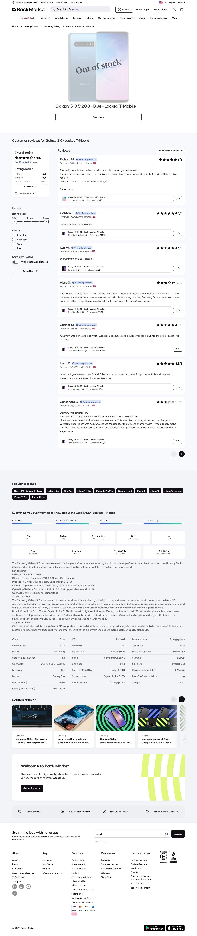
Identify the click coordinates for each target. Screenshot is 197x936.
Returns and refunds (52, 872)
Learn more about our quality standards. (126, 629)
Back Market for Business (83, 898)
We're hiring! (18, 877)
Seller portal (77, 893)
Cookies (134, 872)
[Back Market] (28, 9)
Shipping (46, 868)
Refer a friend (77, 860)
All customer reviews (111, 868)
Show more (66, 189)
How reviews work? (26, 193)
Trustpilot (17, 881)
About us (16, 860)
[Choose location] (163, 2)
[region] (98, 727)
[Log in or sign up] (174, 9)
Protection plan (78, 868)
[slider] (15, 222)
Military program (79, 885)
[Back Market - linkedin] (14, 893)
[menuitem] (61, 17)
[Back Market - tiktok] (21, 886)
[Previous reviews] (174, 454)
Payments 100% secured (83, 902)
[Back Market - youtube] (28, 886)
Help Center (48, 864)
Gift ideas (105, 872)
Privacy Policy (137, 883)
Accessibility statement (23, 872)
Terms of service (139, 860)
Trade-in (75, 872)
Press (15, 864)
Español (181, 2)
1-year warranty (78, 864)
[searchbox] (82, 9)
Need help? (142, 9)
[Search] (53, 9)
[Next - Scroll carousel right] (182, 699)
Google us (58, 777)
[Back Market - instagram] (14, 886)
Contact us (47, 860)
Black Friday (106, 877)
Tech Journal (107, 860)
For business (161, 9)
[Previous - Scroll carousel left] (174, 699)
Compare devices (109, 864)
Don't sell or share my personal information (141, 878)
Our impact (17, 868)
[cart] (182, 9)
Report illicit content (140, 887)
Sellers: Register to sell (82, 889)
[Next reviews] (182, 454)
